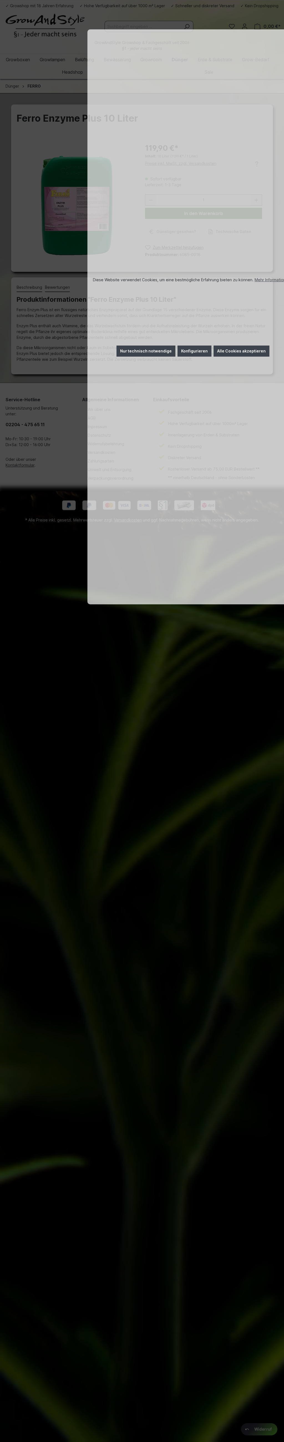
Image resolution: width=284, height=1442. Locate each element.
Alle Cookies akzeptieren (241, 351)
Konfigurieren (194, 351)
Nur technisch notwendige (146, 351)
